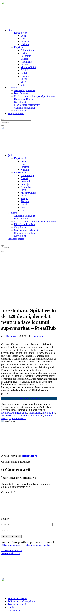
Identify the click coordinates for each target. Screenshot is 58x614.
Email (5, 524)
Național (25, 44)
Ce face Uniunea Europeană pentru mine (35, 96)
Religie (24, 73)
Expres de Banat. (17, 418)
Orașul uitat (20, 102)
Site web (5, 530)
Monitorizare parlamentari (27, 104)
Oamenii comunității (24, 107)
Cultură (24, 53)
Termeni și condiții (17, 604)
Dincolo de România (24, 99)
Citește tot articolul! (29, 398)
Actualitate (26, 61)
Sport (23, 81)
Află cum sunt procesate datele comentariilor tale (26, 545)
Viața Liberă (35, 412)
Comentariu (8, 492)
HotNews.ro (7, 412)
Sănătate (25, 76)
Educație (25, 58)
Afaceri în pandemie (24, 90)
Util (22, 84)
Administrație (27, 50)
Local (23, 35)
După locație (20, 32)
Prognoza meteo (16, 113)
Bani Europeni (21, 93)
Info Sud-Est (48, 412)
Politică (24, 70)
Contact (12, 607)
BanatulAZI (37, 415)
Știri (10, 30)
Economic (26, 56)
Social (24, 79)
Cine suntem (14, 610)
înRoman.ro (21, 412)
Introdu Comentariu (11, 536)
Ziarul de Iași (23, 415)
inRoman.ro (10, 336)
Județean (25, 41)
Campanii (13, 87)
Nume (5, 518)
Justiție (24, 64)
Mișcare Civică (28, 67)
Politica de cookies (17, 598)
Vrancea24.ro (8, 415)
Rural (23, 38)
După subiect (21, 47)
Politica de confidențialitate (21, 601)
